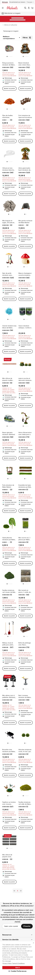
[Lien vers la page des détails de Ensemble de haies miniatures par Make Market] (25, 471)
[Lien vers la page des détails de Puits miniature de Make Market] (9, 471)
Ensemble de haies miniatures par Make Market (25, 486)
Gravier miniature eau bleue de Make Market (9, 327)
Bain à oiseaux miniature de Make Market (24, 696)
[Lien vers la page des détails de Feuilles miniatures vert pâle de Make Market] (25, 789)
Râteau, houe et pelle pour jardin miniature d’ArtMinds (8, 644)
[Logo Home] (12, 8)
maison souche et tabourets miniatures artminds (25, 379)
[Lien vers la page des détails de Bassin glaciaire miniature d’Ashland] (9, 419)
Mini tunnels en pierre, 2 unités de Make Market (24, 591)
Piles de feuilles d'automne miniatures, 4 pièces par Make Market (9, 116)
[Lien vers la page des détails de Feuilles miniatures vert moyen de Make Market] (9, 577)
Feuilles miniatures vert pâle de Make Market (24, 803)
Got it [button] (17, 968)
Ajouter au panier (9, 88)
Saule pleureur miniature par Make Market (8, 539)
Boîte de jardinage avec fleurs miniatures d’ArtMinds (25, 644)
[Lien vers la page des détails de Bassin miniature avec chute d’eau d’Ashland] (25, 49)
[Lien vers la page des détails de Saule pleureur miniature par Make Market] (9, 524)
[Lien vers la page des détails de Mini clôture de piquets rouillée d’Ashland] (9, 365)
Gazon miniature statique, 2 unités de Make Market (25, 327)
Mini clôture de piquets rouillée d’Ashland (7, 379)
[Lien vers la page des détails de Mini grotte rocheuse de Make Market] (25, 207)
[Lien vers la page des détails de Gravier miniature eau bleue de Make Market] (9, 312)
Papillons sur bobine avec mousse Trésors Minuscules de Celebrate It (9, 803)
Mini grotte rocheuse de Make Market (25, 221)
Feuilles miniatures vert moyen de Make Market (9, 591)
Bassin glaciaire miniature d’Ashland (8, 433)
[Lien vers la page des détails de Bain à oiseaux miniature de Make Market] (25, 682)
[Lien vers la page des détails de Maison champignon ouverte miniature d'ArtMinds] (25, 260)
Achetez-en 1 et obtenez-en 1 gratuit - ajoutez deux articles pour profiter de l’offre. (8, 390)
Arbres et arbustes (10, 25)
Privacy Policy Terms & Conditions (14, 963)
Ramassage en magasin (10, 31)
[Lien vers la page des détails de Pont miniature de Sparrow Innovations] (25, 102)
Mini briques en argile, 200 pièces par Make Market (8, 222)
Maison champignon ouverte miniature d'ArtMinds (25, 274)
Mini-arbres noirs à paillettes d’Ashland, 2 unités (8, 696)
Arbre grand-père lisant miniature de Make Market (24, 169)
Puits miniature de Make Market (8, 486)
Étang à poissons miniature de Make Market (8, 64)
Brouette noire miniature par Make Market (8, 751)
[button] (17, 971)
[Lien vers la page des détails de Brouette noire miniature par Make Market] (9, 736)
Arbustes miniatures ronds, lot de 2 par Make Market (24, 751)
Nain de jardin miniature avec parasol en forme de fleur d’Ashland (9, 274)
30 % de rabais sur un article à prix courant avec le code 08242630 (9, 74)
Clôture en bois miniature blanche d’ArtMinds (8, 169)
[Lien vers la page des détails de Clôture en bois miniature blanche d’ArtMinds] (9, 154)
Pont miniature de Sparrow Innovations (25, 116)
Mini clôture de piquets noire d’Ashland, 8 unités (8, 856)
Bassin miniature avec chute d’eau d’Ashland (24, 64)
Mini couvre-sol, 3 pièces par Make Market (24, 539)
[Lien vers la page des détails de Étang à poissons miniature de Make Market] (9, 49)
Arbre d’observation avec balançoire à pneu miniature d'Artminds (25, 433)
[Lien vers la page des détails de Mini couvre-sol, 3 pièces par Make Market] (25, 524)
